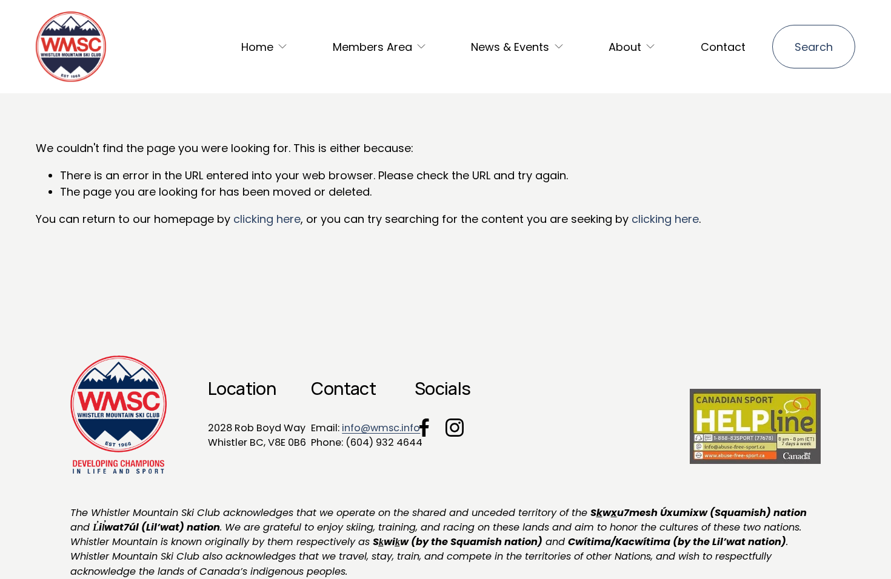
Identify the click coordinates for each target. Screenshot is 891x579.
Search (814, 47)
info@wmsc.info (381, 428)
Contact (723, 47)
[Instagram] (454, 427)
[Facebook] (424, 427)
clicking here (267, 219)
